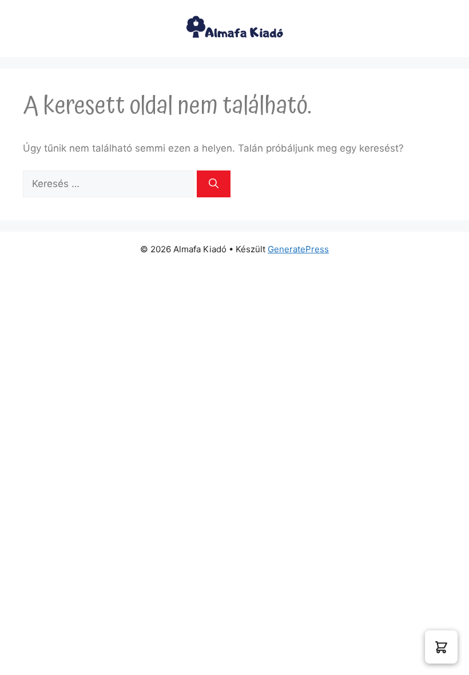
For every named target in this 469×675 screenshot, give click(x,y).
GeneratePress (298, 249)
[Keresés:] (110, 183)
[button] (441, 647)
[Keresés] (213, 184)
